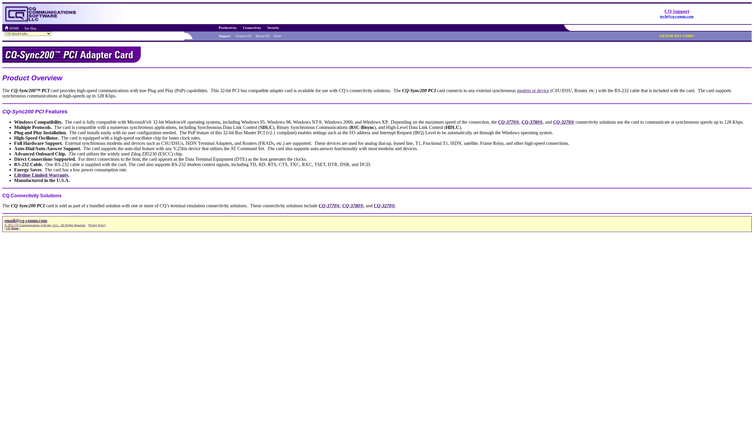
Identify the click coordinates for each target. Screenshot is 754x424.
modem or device (533, 90)
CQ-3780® (532, 122)
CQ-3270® (563, 122)
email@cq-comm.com (25, 220)
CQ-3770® (508, 122)
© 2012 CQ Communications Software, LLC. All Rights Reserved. (45, 225)
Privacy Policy (97, 225)
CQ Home (12, 228)
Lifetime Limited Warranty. (41, 175)
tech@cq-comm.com (677, 16)
